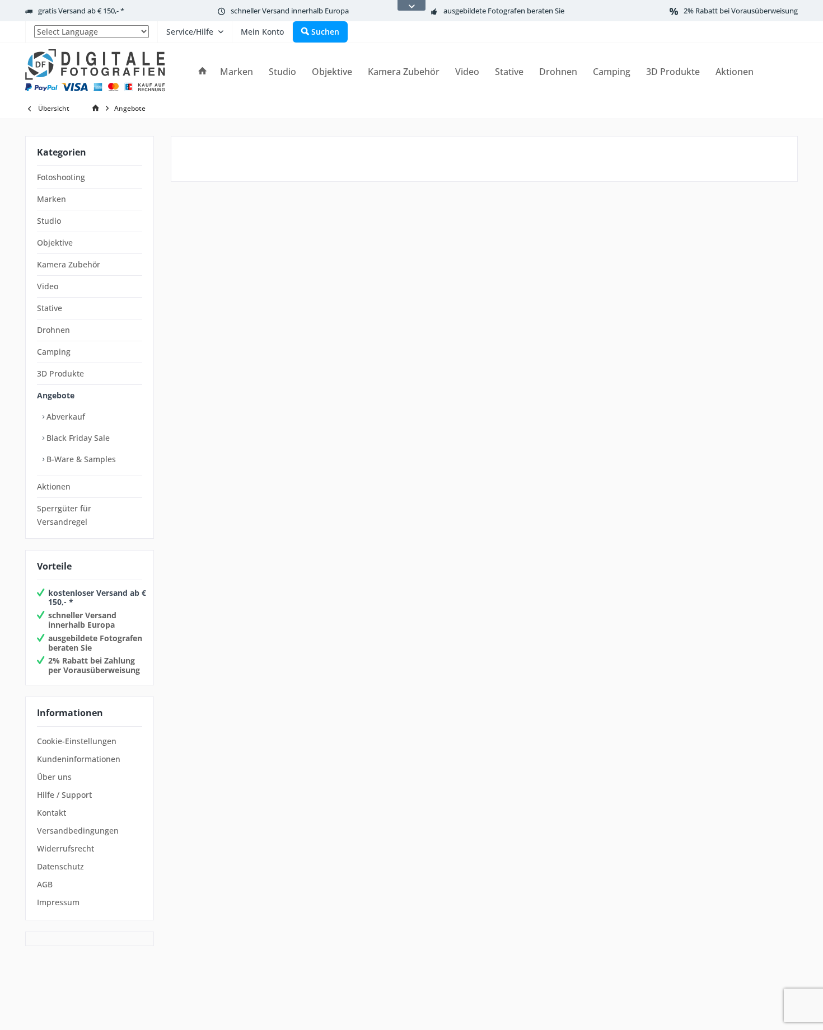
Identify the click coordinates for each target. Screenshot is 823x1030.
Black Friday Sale (77, 437)
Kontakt (51, 812)
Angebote (55, 395)
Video (47, 286)
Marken (51, 199)
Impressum (58, 902)
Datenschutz (60, 866)
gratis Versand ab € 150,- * (81, 11)
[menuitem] (91, 32)
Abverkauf (64, 416)
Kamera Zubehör (68, 264)
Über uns (54, 777)
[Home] (202, 71)
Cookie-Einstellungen (76, 741)
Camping (54, 351)
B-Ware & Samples (80, 459)
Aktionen (54, 486)
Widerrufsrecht (65, 848)
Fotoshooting (61, 177)
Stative (49, 308)
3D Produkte (60, 373)
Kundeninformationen (78, 759)
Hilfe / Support (64, 794)
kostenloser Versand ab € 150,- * (97, 597)
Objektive (55, 242)
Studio (49, 220)
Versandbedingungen (78, 830)
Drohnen (53, 329)
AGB (45, 884)
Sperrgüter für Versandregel (64, 515)
